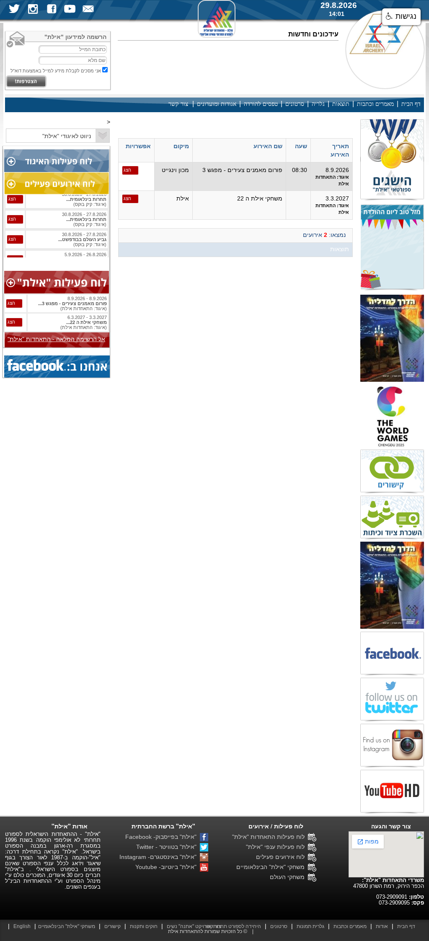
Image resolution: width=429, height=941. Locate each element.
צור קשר (178, 104)
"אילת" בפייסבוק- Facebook (162, 836)
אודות (382, 926)
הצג (127, 169)
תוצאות (340, 104)
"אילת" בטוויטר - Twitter (168, 846)
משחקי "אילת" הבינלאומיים (272, 867)
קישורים (112, 926)
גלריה (318, 104)
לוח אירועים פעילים (282, 857)
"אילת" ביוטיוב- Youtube (167, 867)
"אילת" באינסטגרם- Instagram (159, 857)
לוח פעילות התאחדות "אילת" (270, 836)
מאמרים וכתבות (375, 104)
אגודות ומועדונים (216, 104)
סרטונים (294, 104)
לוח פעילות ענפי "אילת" (277, 846)
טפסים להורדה (261, 104)
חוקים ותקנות (144, 926)
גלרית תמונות (310, 926)
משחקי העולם (289, 877)
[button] (401, 16)
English (22, 926)
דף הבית (411, 104)
